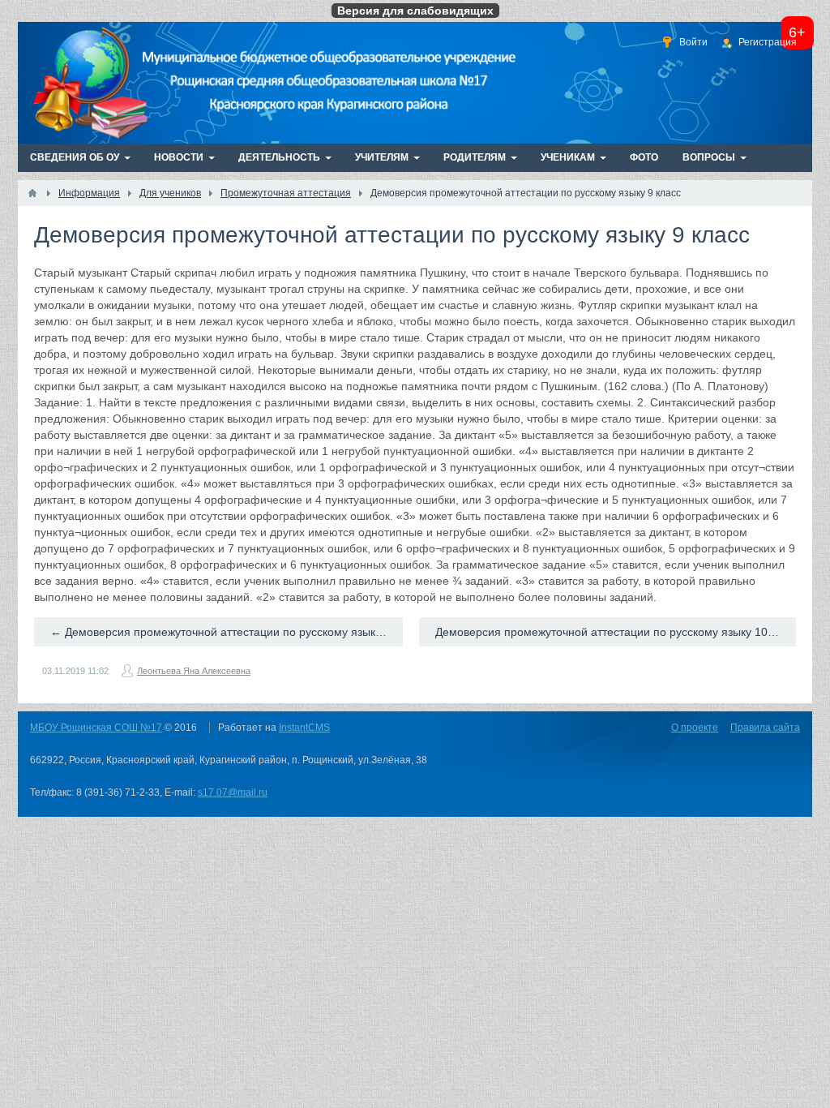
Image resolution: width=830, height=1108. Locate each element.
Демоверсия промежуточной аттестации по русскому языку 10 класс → (615, 631)
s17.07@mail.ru (232, 792)
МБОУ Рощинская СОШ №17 (96, 727)
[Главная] (32, 193)
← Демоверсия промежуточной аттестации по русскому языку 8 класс (226, 631)
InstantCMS (304, 727)
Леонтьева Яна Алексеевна (193, 671)
